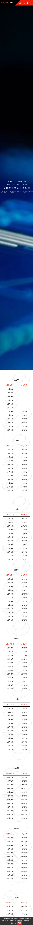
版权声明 (13, 923)
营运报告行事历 (15, 192)
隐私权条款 (18, 920)
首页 (2, 192)
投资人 (6, 192)
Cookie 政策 (26, 920)
